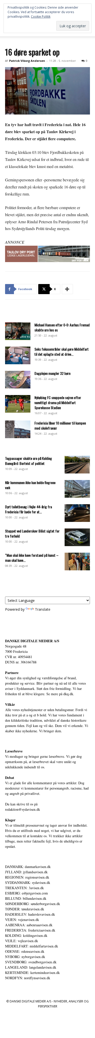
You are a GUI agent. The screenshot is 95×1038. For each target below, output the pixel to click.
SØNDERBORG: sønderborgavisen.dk (32, 903)
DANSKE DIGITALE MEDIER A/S (32, 640)
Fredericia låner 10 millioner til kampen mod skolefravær (60, 425)
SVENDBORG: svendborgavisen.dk (30, 962)
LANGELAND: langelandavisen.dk (30, 967)
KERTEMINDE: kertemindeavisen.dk (32, 972)
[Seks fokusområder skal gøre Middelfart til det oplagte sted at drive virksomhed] (17, 355)
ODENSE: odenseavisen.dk (24, 951)
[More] (67, 289)
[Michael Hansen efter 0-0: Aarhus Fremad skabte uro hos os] (17, 331)
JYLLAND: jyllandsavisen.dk (26, 871)
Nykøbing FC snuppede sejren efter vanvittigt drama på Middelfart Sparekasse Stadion (57, 402)
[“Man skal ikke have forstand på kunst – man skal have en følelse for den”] (77, 561)
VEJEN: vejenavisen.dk (22, 919)
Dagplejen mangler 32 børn (52, 373)
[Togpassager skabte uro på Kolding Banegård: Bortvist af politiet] (77, 464)
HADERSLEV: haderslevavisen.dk (30, 914)
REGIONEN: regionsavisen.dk (27, 877)
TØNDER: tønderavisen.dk (24, 909)
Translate (42, 609)
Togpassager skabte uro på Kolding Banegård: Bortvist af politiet (28, 461)
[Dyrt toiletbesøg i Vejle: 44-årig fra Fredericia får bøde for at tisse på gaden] (77, 513)
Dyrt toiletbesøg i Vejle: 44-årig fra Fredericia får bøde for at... (28, 509)
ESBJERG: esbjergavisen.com (26, 893)
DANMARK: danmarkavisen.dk (28, 866)
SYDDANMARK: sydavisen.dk (27, 882)
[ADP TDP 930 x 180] (47, 254)
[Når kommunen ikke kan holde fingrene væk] (77, 489)
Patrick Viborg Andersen (27, 61)
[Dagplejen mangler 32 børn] (17, 379)
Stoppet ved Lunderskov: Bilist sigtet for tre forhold (32, 533)
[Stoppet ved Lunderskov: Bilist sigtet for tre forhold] (77, 537)
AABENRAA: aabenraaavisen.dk (28, 924)
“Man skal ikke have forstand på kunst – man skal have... (32, 557)
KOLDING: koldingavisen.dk (26, 935)
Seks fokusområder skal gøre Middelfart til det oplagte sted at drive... (61, 351)
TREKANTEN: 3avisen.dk (24, 887)
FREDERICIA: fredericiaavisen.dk (30, 930)
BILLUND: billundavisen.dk (25, 898)
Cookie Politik (40, 16)
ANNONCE (14, 242)
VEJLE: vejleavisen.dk (21, 940)
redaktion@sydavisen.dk (22, 809)
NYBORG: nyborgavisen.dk (25, 956)
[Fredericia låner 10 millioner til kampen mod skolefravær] (17, 429)
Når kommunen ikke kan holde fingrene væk (30, 485)
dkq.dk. (68, 693)
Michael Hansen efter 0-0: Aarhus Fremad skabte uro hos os (62, 327)
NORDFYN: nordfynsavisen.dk (27, 977)
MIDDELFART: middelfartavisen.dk (31, 946)
